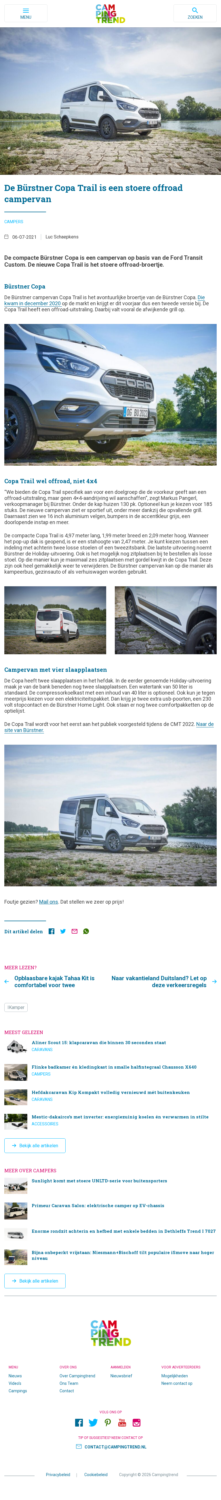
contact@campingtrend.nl (115, 1447)
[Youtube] (122, 1423)
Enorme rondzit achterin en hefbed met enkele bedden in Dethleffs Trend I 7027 (110, 1234)
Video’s (15, 1383)
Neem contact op (177, 1383)
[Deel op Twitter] (63, 932)
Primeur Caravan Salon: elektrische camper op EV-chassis (110, 1211)
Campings (18, 1391)
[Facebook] (79, 1423)
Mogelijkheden (174, 1376)
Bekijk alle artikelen (38, 1145)
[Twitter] (93, 1423)
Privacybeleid (58, 1474)
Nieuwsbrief (121, 1376)
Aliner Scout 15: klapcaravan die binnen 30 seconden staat (110, 1047)
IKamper (15, 1007)
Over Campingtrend (77, 1376)
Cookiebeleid (96, 1474)
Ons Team (69, 1383)
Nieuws (15, 1376)
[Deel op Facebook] (51, 932)
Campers (13, 221)
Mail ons (48, 902)
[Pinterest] (107, 1423)
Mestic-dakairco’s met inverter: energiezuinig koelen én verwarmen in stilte (110, 1122)
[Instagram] (136, 1423)
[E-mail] (74, 932)
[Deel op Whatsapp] (86, 932)
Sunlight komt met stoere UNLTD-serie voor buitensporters (110, 1186)
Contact (67, 1391)
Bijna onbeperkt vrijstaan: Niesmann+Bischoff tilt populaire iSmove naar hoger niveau (110, 1257)
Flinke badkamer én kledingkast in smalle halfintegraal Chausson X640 (110, 1072)
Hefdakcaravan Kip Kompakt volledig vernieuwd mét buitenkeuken (110, 1097)
